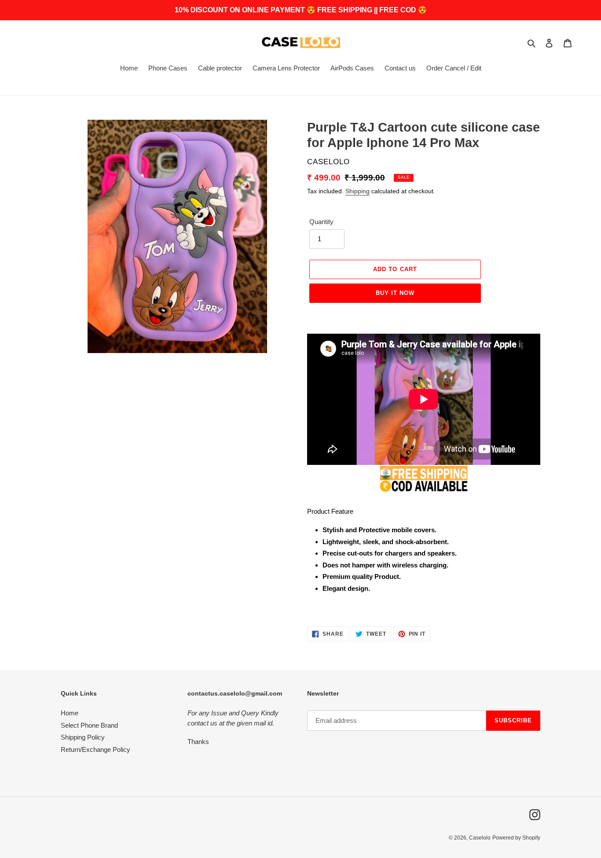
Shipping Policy (83, 737)
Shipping (357, 191)
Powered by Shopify (516, 838)
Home (69, 713)
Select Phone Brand (89, 725)
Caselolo (480, 838)
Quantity (321, 221)
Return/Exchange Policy (95, 749)
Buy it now (395, 293)
